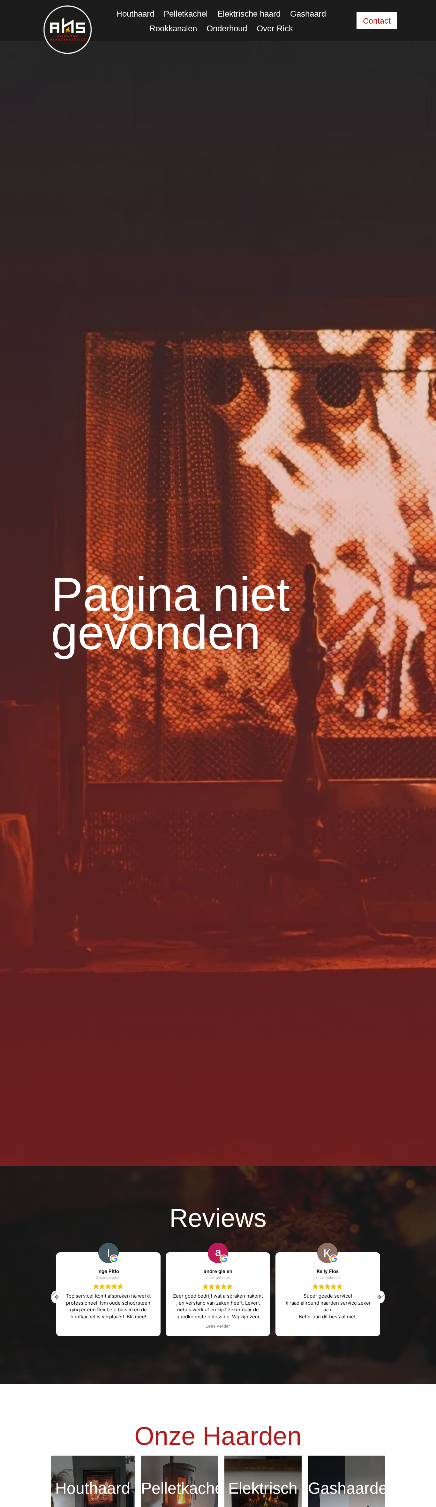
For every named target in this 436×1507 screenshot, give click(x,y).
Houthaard (135, 14)
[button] (380, 1297)
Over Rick (275, 28)
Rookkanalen (173, 28)
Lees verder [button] (218, 1325)
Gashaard (308, 14)
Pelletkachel (186, 14)
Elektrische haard (249, 14)
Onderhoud (227, 28)
